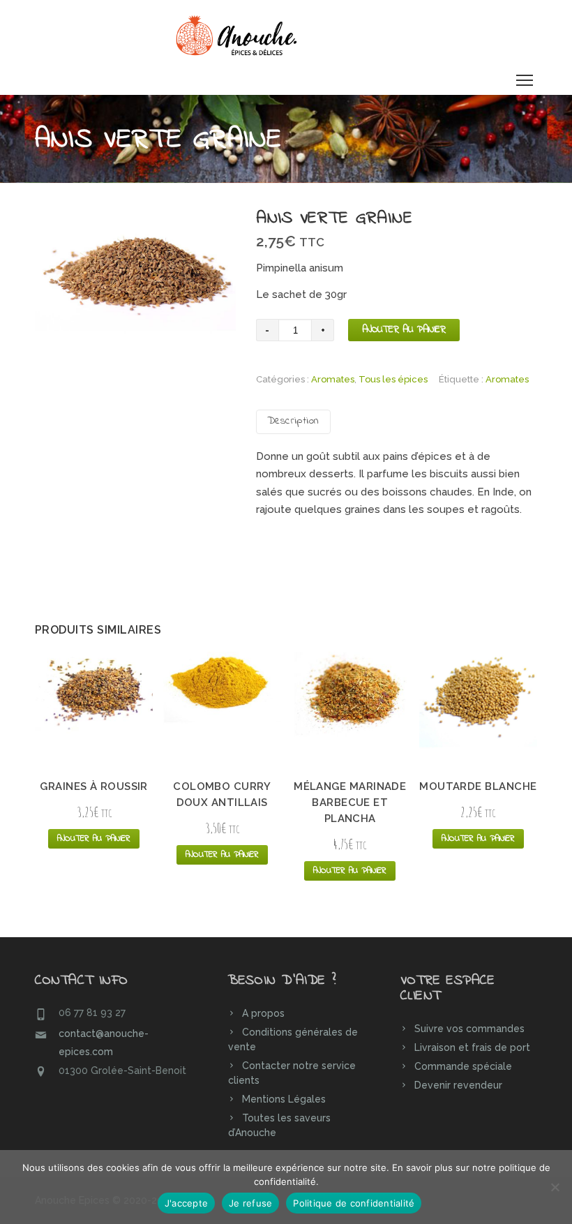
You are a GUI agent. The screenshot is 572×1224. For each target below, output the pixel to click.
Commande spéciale (463, 1066)
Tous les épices (393, 379)
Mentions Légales (284, 1099)
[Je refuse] (555, 1187)
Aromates (332, 379)
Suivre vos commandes (469, 1028)
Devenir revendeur (458, 1085)
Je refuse (250, 1203)
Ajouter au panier (404, 329)
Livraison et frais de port (472, 1047)
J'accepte (186, 1203)
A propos (263, 1013)
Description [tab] (293, 420)
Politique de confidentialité (353, 1203)
